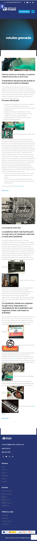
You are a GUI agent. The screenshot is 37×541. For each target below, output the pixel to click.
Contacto (4, 481)
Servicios (4, 472)
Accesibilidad (5, 524)
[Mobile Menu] (33, 11)
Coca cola (15, 358)
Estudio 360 (5, 475)
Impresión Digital (6, 502)
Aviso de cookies (6, 521)
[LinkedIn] (33, 2)
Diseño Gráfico (6, 500)
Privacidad (5, 515)
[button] (2, 6)
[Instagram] (30, 2)
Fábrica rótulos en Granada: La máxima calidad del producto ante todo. (18, 75)
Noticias (4, 478)
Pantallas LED (5, 505)
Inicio (3, 466)
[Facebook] (24, 2)
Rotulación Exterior (7, 491)
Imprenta (4, 497)
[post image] (18, 64)
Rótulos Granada (18, 186)
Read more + (5, 190)
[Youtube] (27, 2)
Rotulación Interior (7, 494)
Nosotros (4, 469)
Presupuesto (24, 11)
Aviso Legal (5, 518)
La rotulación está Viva (11, 228)
